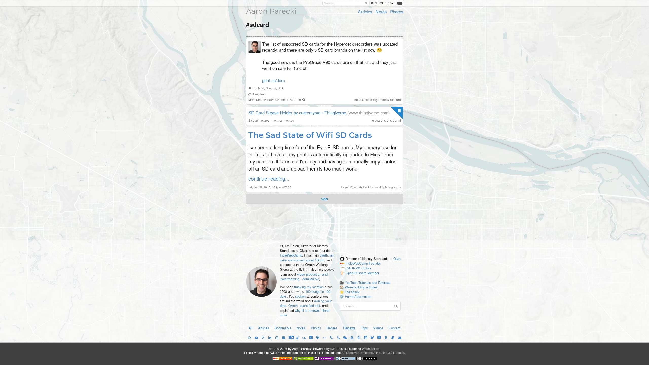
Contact (394, 327)
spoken (300, 296)
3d (387, 120)
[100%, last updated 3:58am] (400, 3)
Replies (332, 327)
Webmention (370, 348)
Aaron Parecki (271, 11)
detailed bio (310, 278)
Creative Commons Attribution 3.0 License (375, 352)
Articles (365, 12)
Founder (375, 263)
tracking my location (309, 286)
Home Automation (358, 296)
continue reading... (268, 178)
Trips (364, 327)
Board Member (368, 272)
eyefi (346, 187)
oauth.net (326, 255)
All (251, 327)
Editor (367, 268)
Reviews (349, 327)
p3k (332, 348)
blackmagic (364, 100)
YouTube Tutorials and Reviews (368, 282)
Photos (396, 12)
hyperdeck (381, 100)
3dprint (396, 120)
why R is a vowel (307, 310)
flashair (357, 187)
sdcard (396, 100)
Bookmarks (283, 327)
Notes (381, 12)
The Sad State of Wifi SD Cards (310, 135)
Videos (378, 327)
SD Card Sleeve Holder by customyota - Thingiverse (297, 113)
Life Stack (352, 291)
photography (392, 187)
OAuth (293, 305)
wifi (367, 187)
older (324, 198)
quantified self (310, 305)
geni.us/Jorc (273, 80)
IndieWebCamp (291, 255)
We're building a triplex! (362, 287)
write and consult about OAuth (302, 260)
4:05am (390, 3)
